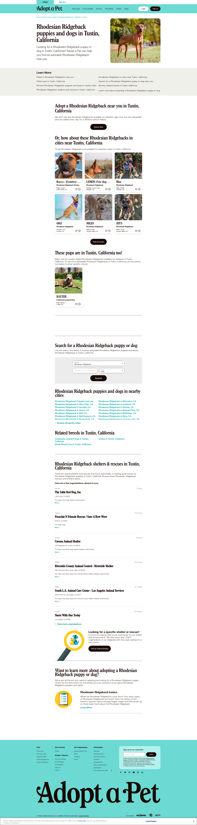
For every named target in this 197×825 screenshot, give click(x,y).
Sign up (155, 9)
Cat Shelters (59, 764)
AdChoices (97, 767)
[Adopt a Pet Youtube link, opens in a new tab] (134, 772)
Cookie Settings (84, 816)
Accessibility (98, 762)
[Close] (193, 821)
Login (143, 9)
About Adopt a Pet (80, 751)
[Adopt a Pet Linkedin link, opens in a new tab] (142, 772)
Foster (118, 9)
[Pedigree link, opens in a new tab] (150, 815)
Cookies (96, 759)
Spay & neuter (41, 756)
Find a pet (40, 751)
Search (98, 378)
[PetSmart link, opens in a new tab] (141, 815)
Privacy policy (98, 754)
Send (151, 754)
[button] (76, 189)
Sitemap (96, 751)
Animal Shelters (60, 759)
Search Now (98, 127)
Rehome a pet (41, 754)
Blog (75, 754)
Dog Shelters (59, 762)
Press (76, 759)
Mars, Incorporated (100, 765)
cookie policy (82, 821)
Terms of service (99, 756)
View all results (98, 242)
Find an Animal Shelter (99, 649)
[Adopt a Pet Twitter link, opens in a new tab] (125, 772)
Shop (126, 9)
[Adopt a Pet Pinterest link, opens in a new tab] (130, 772)
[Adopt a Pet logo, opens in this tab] (98, 796)
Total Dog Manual (43, 759)
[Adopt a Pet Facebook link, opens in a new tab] (121, 772)
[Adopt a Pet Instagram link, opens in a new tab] (138, 772)
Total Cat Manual (42, 762)
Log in (57, 770)
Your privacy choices (101, 770)
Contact (77, 756)
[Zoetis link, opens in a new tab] (157, 815)
